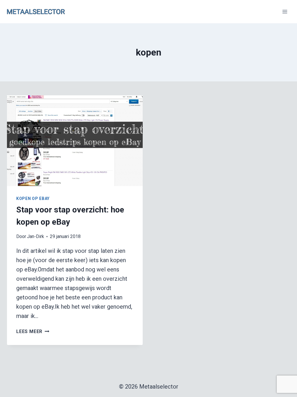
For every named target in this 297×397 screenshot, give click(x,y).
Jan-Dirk (35, 236)
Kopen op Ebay (33, 198)
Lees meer (32, 331)
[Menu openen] (284, 11)
